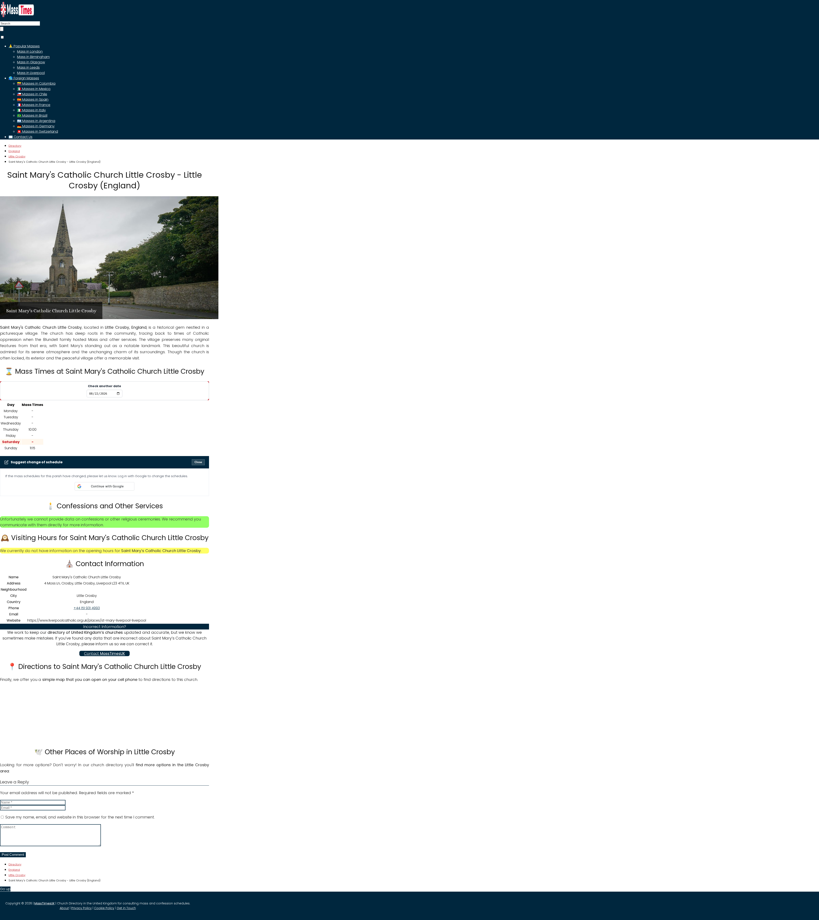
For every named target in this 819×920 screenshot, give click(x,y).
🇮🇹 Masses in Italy (31, 110)
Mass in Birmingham (33, 56)
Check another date (104, 386)
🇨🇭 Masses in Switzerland (37, 131)
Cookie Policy (104, 908)
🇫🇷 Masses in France (33, 104)
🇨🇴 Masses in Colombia (36, 83)
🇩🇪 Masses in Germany (36, 126)
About (64, 908)
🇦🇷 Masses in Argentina (36, 120)
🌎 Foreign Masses (24, 78)
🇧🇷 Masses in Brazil (32, 115)
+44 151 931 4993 (87, 608)
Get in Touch (126, 908)
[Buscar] (1, 29)
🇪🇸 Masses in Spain (32, 99)
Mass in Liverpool (31, 72)
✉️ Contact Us (20, 136)
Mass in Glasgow (31, 62)
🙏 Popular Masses (24, 46)
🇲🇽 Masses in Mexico (34, 88)
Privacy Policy (81, 908)
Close (198, 462)
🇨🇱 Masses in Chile (32, 94)
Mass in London (30, 51)
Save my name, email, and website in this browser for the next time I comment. (80, 817)
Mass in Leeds (28, 67)
